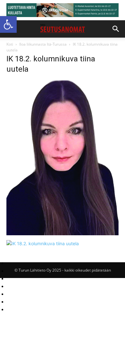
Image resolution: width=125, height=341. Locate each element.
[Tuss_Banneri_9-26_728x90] (62, 10)
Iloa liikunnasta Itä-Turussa (43, 44)
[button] (8, 24)
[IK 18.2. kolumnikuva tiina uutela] (62, 233)
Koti (9, 44)
